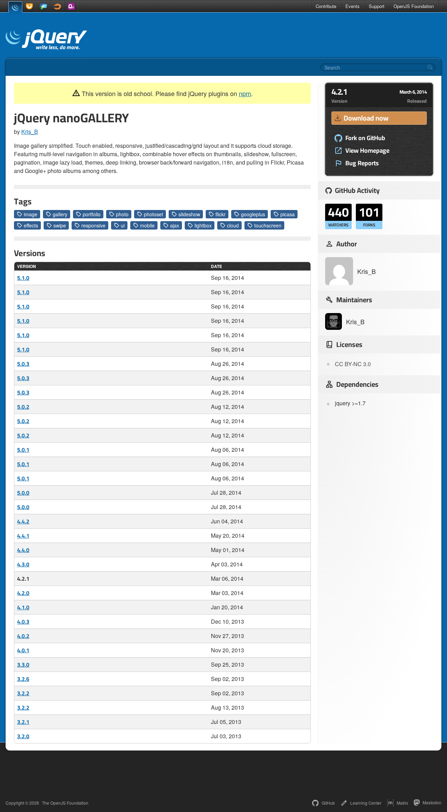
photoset (153, 214)
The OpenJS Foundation (65, 803)
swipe (59, 225)
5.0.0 (23, 492)
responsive (93, 225)
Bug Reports (362, 163)
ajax (174, 225)
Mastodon (432, 802)
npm (245, 93)
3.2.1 (23, 722)
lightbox (203, 225)
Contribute (326, 6)
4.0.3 (23, 621)
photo (122, 214)
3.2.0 (23, 736)
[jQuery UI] (29, 6)
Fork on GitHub (365, 138)
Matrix (402, 803)
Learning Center (365, 803)
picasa (287, 214)
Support (376, 6)
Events (352, 6)
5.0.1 (23, 449)
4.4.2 (23, 521)
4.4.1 (23, 535)
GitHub (328, 803)
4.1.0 (23, 607)
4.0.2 (23, 636)
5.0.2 (23, 406)
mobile (147, 225)
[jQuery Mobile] (43, 6)
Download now (366, 117)
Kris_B (29, 132)
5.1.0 (23, 278)
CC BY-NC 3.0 (353, 364)
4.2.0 (23, 593)
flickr (220, 214)
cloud (233, 225)
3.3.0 (23, 664)
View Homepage (367, 150)
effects (31, 225)
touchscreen (267, 225)
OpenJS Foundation (414, 6)
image (30, 214)
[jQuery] (15, 7)
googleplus (253, 214)
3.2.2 (23, 693)
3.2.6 (23, 679)
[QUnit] (71, 6)
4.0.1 (23, 650)
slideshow (189, 214)
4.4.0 (23, 550)
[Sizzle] (57, 6)
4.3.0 (23, 564)
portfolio (92, 214)
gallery (60, 214)
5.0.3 (23, 363)
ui (123, 225)
